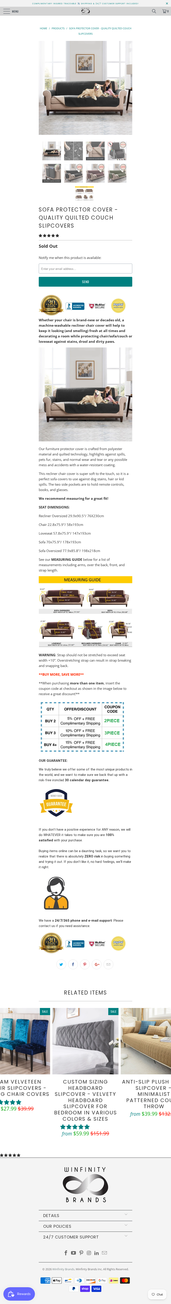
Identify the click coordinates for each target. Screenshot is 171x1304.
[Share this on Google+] (97, 964)
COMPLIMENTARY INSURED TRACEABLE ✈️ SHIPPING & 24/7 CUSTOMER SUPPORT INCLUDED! (85, 3)
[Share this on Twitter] (61, 964)
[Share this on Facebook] (73, 964)
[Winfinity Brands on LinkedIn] (97, 1253)
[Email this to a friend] (108, 964)
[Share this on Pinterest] (85, 964)
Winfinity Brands (63, 1269)
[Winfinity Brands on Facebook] (66, 1253)
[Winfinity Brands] (85, 11)
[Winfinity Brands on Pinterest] (81, 1253)
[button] (49, 235)
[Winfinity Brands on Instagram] (89, 1253)
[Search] (156, 11)
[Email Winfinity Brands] (104, 1253)
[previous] (44, 88)
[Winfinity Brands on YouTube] (73, 1253)
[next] (127, 88)
